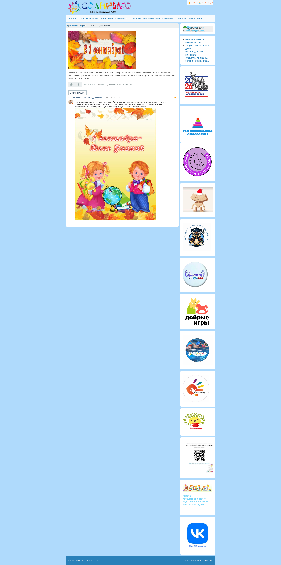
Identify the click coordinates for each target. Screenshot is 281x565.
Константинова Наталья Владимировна (85, 98)
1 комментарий (77, 93)
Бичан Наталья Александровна (120, 84)
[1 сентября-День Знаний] (102, 50)
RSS (175, 97)
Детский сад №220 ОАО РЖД (80, 561)
